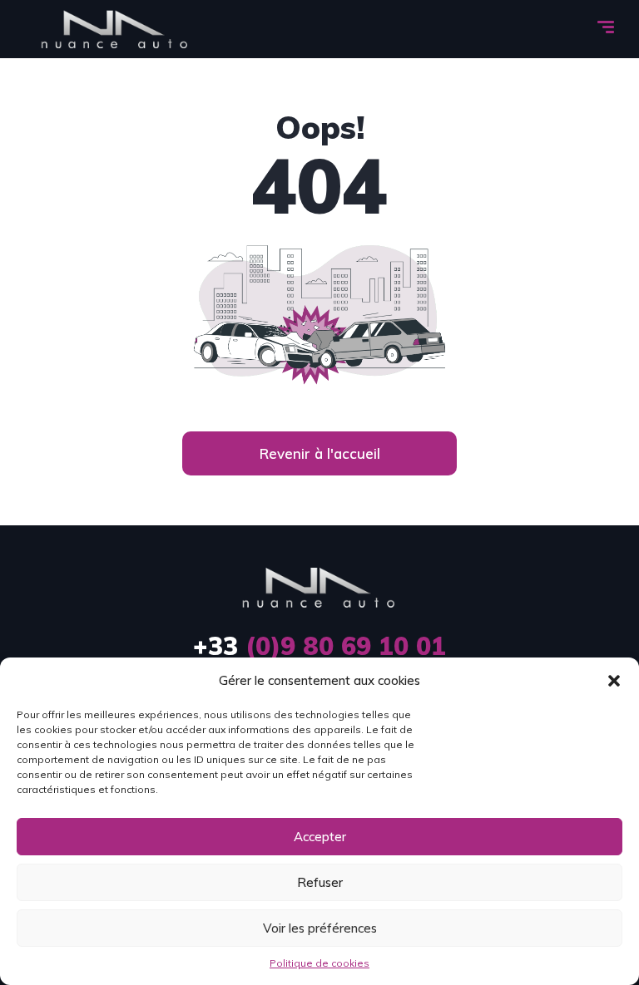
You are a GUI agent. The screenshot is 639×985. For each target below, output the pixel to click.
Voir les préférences (320, 928)
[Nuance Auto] (115, 29)
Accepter (320, 837)
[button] (614, 680)
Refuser (320, 882)
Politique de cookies (319, 963)
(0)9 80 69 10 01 (319, 646)
